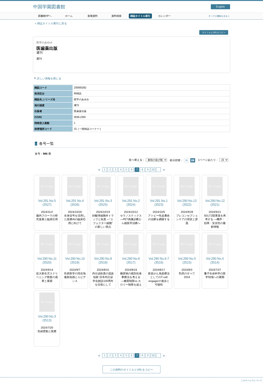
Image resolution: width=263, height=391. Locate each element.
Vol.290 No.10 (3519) (75, 260)
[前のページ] (99, 169)
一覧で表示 (186, 160)
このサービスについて (251, 380)
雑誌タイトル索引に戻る (52, 23)
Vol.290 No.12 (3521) (215, 202)
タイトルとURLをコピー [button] (213, 32)
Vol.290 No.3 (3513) (47, 318)
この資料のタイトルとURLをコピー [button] (131, 369)
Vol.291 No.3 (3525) (103, 202)
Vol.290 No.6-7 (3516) (159, 260)
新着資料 (93, 15)
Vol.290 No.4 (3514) (215, 260)
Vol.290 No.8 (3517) (131, 260)
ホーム (69, 15)
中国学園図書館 (49, 6)
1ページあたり (207, 159)
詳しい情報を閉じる (49, 78)
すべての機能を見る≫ (219, 16)
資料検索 (116, 15)
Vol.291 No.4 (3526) (75, 202)
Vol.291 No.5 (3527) (47, 202)
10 (153, 169)
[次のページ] (164, 169)
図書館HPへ (45, 15)
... (158, 169)
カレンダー (164, 15)
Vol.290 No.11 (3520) (47, 260)
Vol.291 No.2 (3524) (131, 202)
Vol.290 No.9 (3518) (103, 260)
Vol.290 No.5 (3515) (187, 260)
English (220, 6)
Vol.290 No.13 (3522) (187, 202)
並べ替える (135, 159)
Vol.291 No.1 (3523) (159, 202)
